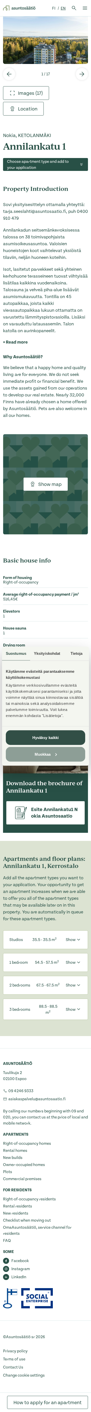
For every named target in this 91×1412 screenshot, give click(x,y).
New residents (15, 1213)
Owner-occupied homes (24, 1164)
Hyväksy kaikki (45, 737)
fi (54, 8)
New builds (12, 1157)
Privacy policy (15, 1351)
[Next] (82, 74)
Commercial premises (22, 1179)
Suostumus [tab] (16, 653)
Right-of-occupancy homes (27, 1143)
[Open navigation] (85, 8)
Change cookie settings (24, 1375)
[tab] (26, 93)
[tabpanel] (45, 40)
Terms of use (14, 1359)
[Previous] (9, 74)
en (63, 8)
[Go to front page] (19, 8)
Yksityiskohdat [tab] (47, 653)
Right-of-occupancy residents (29, 1199)
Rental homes (15, 1150)
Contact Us (13, 1367)
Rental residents (17, 1206)
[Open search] (74, 8)
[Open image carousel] (45, 40)
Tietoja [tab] (77, 653)
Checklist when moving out (27, 1220)
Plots (7, 1172)
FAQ (7, 1240)
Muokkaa (43, 754)
